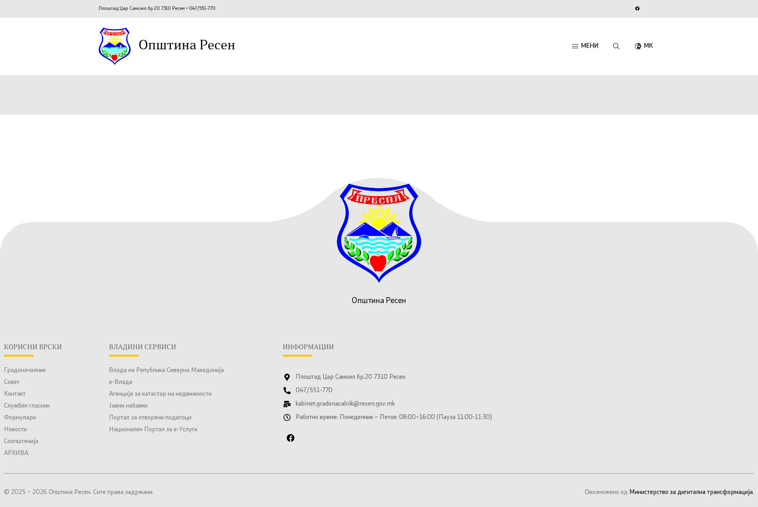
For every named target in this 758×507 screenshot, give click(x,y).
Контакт (15, 394)
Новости (15, 430)
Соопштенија (21, 441)
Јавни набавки (128, 406)
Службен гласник (27, 406)
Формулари (20, 418)
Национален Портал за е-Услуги (153, 430)
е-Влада (120, 382)
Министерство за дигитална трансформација (691, 492)
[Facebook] (637, 8)
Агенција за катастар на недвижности (160, 394)
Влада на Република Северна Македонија (166, 370)
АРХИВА (16, 453)
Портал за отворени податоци (150, 418)
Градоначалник (25, 370)
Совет (12, 382)
